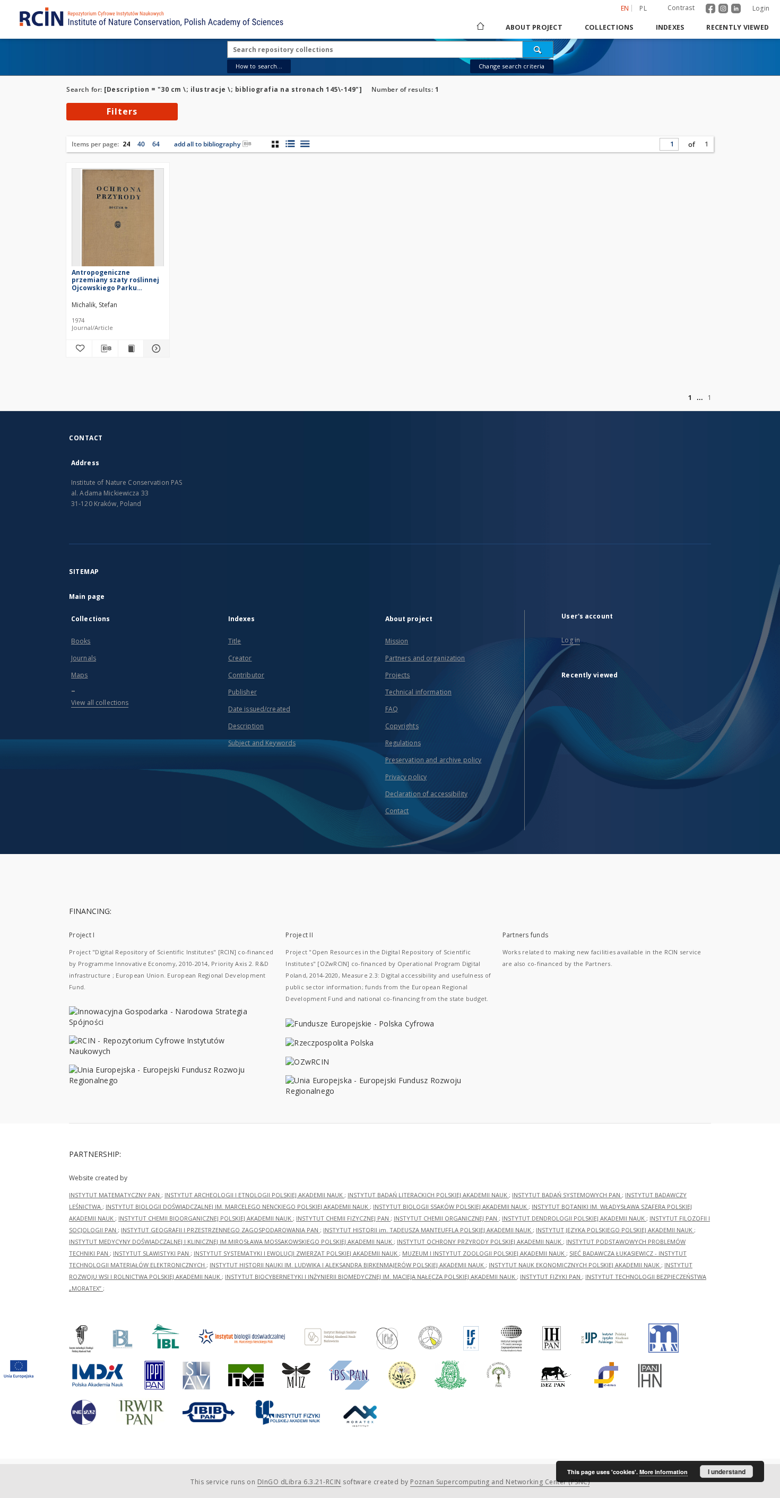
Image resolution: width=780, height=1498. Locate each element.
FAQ (391, 708)
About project (534, 27)
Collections (609, 27)
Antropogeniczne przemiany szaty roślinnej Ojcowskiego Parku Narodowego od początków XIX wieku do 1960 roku (117, 280)
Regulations (403, 742)
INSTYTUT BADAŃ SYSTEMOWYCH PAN (567, 1195)
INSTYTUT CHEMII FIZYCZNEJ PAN (343, 1218)
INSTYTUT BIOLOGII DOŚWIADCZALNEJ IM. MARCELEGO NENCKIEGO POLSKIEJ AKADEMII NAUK (238, 1206)
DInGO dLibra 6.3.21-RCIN (299, 1481)
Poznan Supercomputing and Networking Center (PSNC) (500, 1481)
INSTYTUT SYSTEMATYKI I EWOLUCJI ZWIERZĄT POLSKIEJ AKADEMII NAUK (296, 1253)
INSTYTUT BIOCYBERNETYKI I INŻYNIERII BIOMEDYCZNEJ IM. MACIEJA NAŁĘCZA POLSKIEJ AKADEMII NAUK (371, 1277)
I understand (727, 1471)
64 (156, 144)
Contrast (681, 7)
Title (234, 641)
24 (126, 144)
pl (643, 8)
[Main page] (480, 27)
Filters (122, 111)
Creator (240, 658)
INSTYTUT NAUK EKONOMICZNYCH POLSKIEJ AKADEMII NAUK (575, 1265)
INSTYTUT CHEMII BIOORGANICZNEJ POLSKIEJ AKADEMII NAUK (205, 1218)
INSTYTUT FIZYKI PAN (551, 1277)
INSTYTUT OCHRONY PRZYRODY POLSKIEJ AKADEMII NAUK (480, 1242)
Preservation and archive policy (433, 759)
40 (141, 144)
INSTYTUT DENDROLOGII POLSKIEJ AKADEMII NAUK (574, 1218)
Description (246, 725)
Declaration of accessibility (426, 793)
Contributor (246, 675)
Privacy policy (406, 776)
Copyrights (402, 725)
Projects (397, 675)
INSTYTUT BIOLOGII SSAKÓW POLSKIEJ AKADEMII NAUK (450, 1206)
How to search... (259, 66)
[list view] (305, 144)
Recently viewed (737, 27)
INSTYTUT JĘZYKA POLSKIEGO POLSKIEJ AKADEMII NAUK (615, 1230)
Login (760, 8)
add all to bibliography (207, 144)
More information (663, 1472)
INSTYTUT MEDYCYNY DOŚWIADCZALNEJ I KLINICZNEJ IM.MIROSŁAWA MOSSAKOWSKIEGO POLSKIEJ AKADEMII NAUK (231, 1242)
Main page (87, 596)
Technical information (418, 691)
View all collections (99, 702)
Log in (570, 640)
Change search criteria (511, 66)
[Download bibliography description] (105, 348)
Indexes (670, 27)
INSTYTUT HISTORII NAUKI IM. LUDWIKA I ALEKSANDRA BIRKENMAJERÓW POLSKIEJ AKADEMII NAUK (348, 1265)
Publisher (242, 691)
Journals (83, 658)
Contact (397, 810)
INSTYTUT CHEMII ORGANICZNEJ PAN (446, 1218)
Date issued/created (259, 708)
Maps (79, 675)
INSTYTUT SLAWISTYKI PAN (151, 1253)
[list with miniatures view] (290, 144)
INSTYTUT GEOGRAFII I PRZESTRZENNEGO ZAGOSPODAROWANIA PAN (220, 1230)
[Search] (538, 49)
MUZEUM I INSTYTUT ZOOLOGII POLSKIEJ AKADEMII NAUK (484, 1253)
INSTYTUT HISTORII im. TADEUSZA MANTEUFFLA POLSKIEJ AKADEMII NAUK (428, 1230)
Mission (397, 641)
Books (81, 641)
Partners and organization (425, 658)
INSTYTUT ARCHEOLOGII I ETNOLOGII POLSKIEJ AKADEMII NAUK (254, 1195)
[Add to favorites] (79, 348)
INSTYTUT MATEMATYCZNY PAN (115, 1195)
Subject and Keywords (262, 742)
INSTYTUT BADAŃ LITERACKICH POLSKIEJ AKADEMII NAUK (428, 1195)
